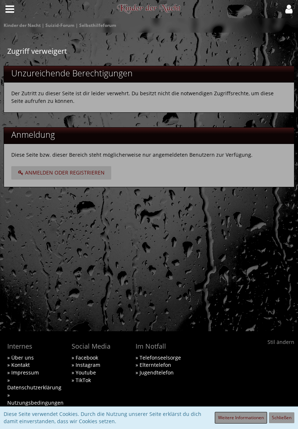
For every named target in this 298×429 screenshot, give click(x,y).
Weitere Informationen (241, 417)
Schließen (281, 417)
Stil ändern (280, 341)
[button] (10, 9)
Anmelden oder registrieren (64, 172)
